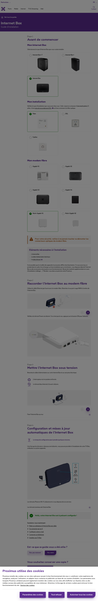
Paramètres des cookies (32, 595)
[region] (49, 584)
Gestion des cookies (27, 585)
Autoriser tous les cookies (81, 595)
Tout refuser (56, 595)
